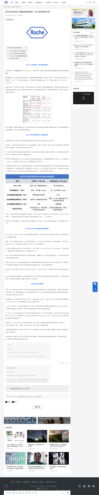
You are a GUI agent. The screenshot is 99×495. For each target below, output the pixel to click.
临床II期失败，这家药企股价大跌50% (58, 467)
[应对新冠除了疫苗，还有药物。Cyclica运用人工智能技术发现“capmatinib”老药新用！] (15, 458)
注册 (94, 2)
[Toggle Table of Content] (26, 48)
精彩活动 (30, 2)
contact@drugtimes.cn (50, 490)
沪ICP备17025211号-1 (44, 488)
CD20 (22, 130)
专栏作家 (9, 432)
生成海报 (9, 492)
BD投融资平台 (39, 2)
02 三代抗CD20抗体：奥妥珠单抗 (17, 53)
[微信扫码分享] (14, 492)
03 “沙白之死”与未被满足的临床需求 (18, 56)
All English (55, 2)
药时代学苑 (48, 2)
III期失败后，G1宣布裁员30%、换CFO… (37, 445)
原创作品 (20, 15)
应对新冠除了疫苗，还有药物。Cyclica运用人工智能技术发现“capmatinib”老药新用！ (15, 467)
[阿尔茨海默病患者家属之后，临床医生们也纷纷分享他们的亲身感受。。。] (37, 458)
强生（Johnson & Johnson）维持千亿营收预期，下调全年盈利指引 (84, 45)
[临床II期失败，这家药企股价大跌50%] (59, 458)
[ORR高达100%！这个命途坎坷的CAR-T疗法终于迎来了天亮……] (59, 436)
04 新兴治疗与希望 (13, 58)
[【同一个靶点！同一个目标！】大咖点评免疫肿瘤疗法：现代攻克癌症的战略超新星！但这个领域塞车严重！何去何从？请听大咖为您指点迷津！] (15, 436)
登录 (90, 2)
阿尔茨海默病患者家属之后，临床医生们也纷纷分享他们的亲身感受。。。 (37, 467)
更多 (92, 32)
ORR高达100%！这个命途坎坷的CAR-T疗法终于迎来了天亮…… (58, 445)
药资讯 (16, 2)
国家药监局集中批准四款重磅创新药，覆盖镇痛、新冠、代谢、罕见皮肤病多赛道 (84, 64)
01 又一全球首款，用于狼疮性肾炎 (17, 51)
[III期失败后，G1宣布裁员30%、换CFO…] (37, 436)
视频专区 (24, 2)
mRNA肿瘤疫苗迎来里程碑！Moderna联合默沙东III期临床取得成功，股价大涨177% (84, 37)
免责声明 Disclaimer (51, 482)
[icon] (79, 486)
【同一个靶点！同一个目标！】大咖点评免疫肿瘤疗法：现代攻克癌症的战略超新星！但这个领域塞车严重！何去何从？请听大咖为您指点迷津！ (15, 445)
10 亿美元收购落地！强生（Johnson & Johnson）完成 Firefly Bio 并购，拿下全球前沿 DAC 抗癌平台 (84, 54)
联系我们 (64, 2)
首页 (12, 2)
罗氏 (16, 70)
